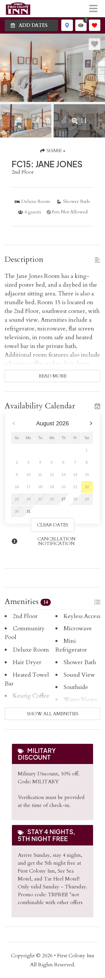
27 (64, 499)
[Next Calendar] (91, 423)
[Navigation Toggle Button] (93, 8)
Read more (52, 376)
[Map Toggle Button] (67, 25)
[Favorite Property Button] (94, 44)
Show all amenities (52, 714)
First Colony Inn (75, 955)
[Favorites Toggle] (94, 25)
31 (29, 511)
